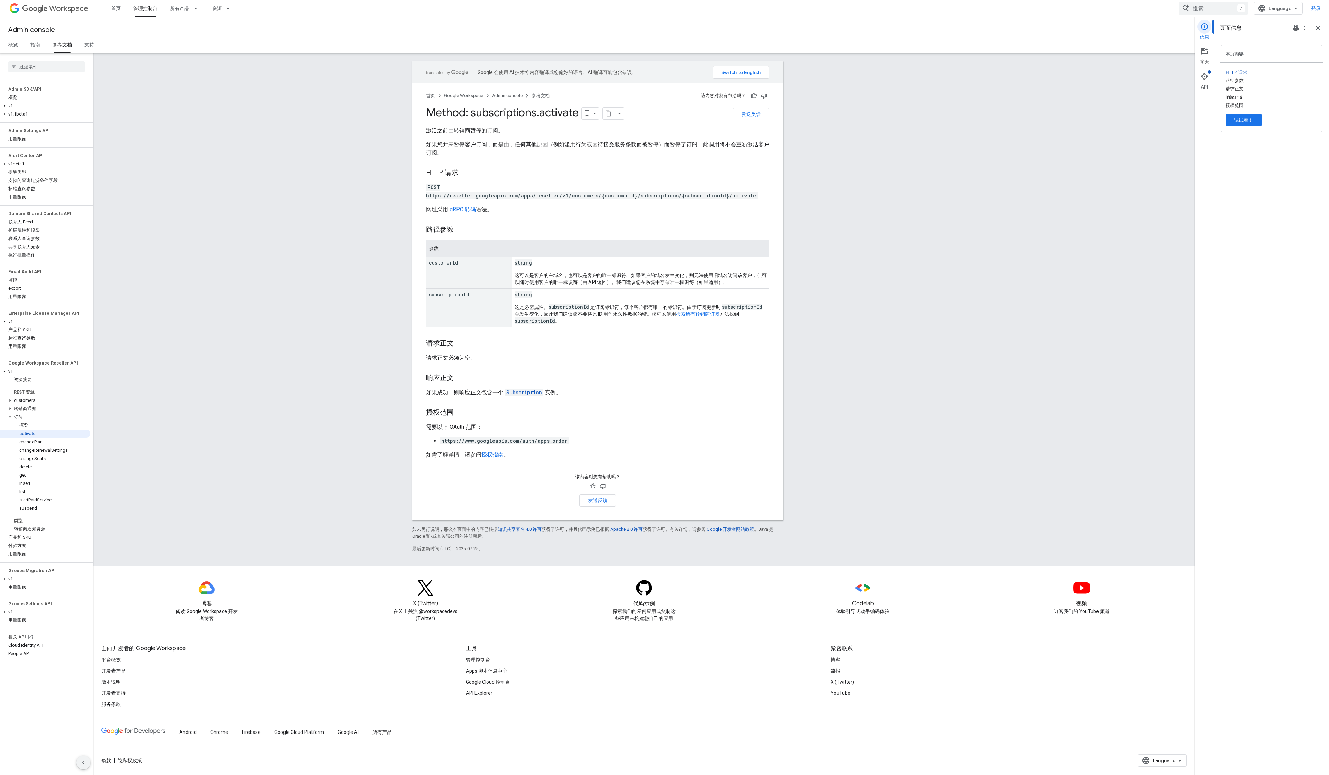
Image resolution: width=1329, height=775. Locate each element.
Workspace (68, 8)
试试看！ (1243, 120)
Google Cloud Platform (299, 732)
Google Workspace (463, 95)
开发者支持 (113, 693)
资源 (217, 8)
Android (188, 732)
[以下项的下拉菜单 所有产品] (197, 8)
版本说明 (111, 682)
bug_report (1296, 28)
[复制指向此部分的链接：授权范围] (461, 413)
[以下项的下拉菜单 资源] (230, 8)
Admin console (31, 30)
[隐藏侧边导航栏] (83, 762)
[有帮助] (754, 96)
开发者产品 (113, 671)
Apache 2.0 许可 (626, 529)
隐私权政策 (130, 760)
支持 (89, 44)
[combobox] (1213, 8)
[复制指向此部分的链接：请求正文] (461, 344)
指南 (35, 44)
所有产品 (179, 8)
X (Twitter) (842, 682)
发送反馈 (751, 114)
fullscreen (1307, 28)
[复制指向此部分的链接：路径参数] (461, 230)
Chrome (219, 732)
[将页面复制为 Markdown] (609, 113)
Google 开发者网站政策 (730, 529)
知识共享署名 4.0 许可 (520, 529)
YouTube (840, 693)
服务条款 (111, 704)
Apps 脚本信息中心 (486, 671)
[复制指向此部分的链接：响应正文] (461, 378)
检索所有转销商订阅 (698, 314)
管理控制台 (145, 8)
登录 (1316, 8)
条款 (106, 760)
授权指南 (492, 454)
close (1318, 28)
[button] (45, 106)
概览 (13, 44)
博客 (835, 660)
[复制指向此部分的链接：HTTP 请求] (465, 173)
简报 (835, 671)
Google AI (348, 732)
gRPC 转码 (463, 209)
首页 (116, 8)
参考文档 (62, 44)
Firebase (251, 732)
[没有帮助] (764, 96)
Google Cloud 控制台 (488, 682)
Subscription (524, 392)
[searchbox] (46, 66)
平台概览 (111, 660)
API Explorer (479, 693)
